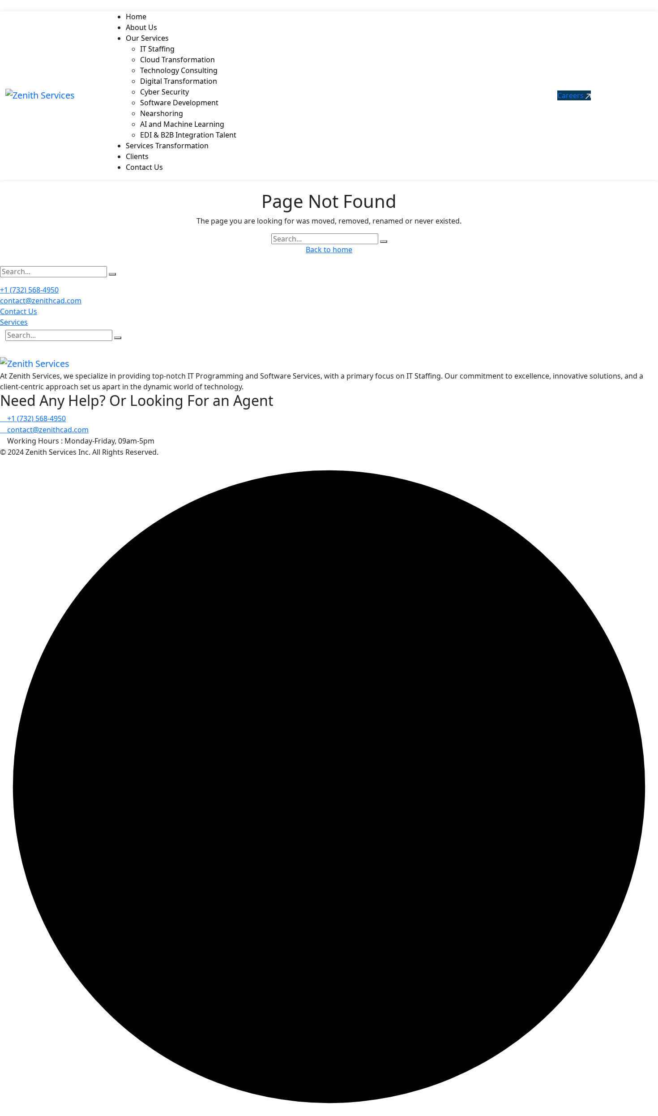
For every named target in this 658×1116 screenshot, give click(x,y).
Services (14, 322)
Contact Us (18, 311)
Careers (571, 95)
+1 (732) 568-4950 (29, 290)
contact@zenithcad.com (40, 301)
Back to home (329, 249)
